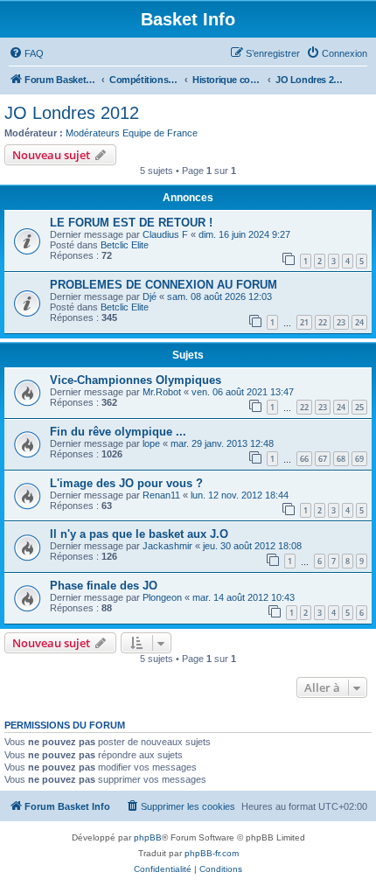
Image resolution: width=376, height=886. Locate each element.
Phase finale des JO (103, 585)
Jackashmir (167, 546)
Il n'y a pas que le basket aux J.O (139, 534)
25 (359, 407)
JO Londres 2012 (71, 112)
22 (322, 322)
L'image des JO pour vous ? (126, 483)
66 (304, 458)
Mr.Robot (162, 392)
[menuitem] (26, 53)
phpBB (148, 837)
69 (359, 458)
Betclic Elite (125, 245)
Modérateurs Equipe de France (132, 133)
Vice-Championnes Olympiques (135, 380)
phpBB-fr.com (212, 853)
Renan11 (161, 495)
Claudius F (165, 234)
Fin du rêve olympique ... (118, 431)
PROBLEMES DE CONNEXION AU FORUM (163, 284)
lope (151, 443)
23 (341, 322)
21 (304, 322)
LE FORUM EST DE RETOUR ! (131, 222)
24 (359, 322)
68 (341, 458)
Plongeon (162, 597)
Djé (150, 296)
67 (322, 458)
